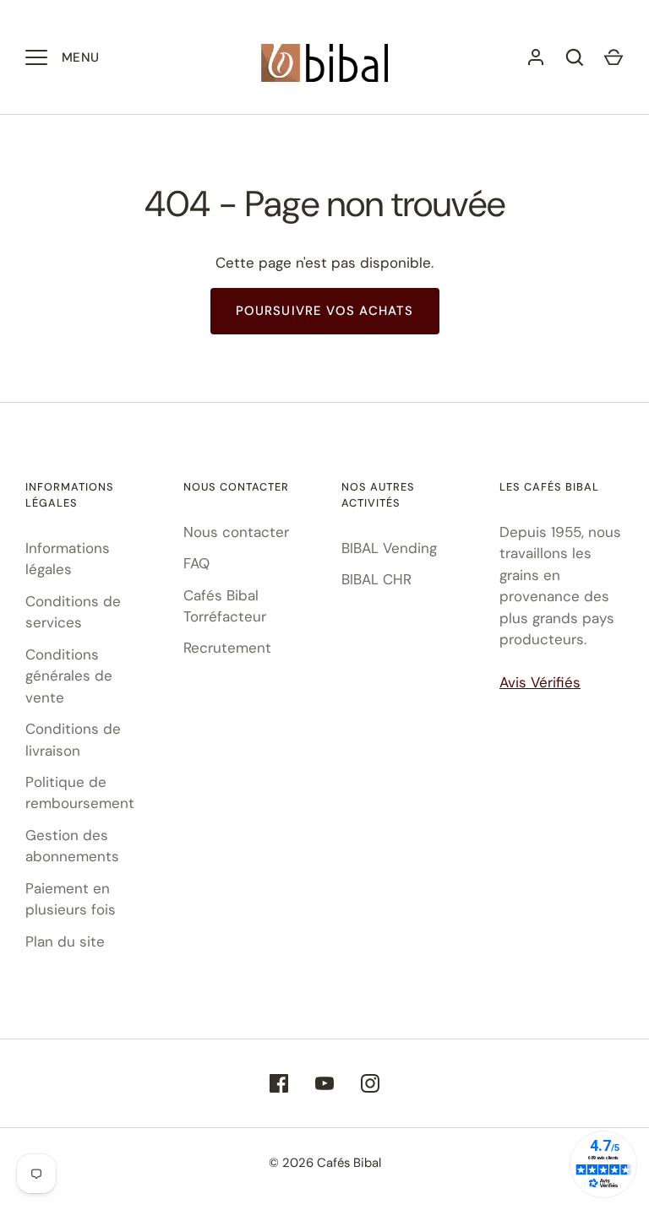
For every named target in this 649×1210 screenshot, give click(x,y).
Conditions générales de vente (68, 676)
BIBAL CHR (376, 579)
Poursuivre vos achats (325, 310)
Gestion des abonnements (72, 846)
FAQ (196, 563)
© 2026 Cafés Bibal (325, 1162)
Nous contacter (236, 532)
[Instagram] (370, 1083)
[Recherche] (574, 57)
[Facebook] (278, 1083)
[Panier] (613, 57)
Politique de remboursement (79, 793)
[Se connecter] (535, 57)
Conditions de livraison (73, 739)
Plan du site (65, 941)
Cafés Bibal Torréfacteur (224, 606)
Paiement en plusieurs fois (70, 899)
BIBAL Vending (389, 548)
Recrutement (227, 647)
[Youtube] (324, 1083)
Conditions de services (73, 612)
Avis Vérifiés (540, 682)
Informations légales (67, 559)
